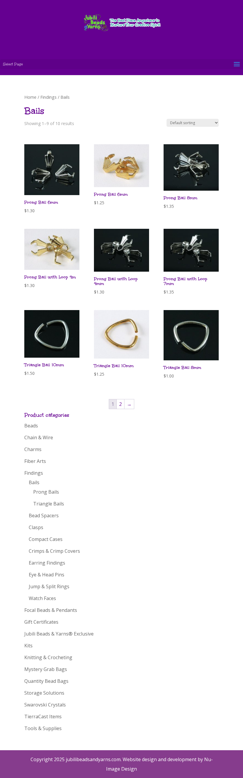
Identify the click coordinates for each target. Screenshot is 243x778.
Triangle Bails (48, 503)
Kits (28, 645)
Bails (34, 482)
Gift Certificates (41, 622)
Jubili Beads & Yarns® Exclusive (59, 633)
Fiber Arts (35, 461)
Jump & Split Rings (49, 586)
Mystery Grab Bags (45, 669)
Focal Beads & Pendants (50, 610)
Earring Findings (47, 563)
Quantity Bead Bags (46, 681)
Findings (48, 97)
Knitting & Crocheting (48, 657)
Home (30, 97)
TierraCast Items (43, 716)
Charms (32, 449)
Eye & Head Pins (46, 574)
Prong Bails (46, 492)
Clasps (36, 527)
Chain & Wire (38, 437)
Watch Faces (42, 598)
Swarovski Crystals (45, 704)
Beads (31, 425)
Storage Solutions (44, 693)
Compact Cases (46, 539)
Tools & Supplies (43, 728)
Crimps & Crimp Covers (54, 551)
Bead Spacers (44, 515)
